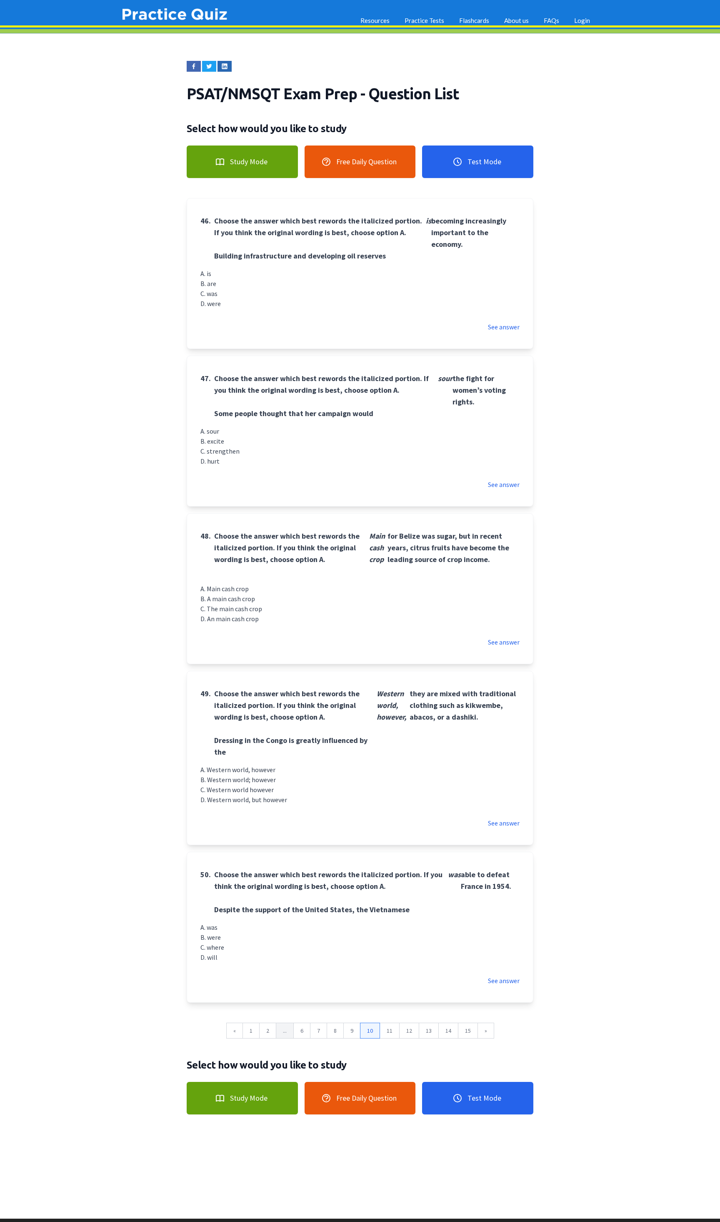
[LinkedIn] (225, 66)
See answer (504, 327)
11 (389, 1030)
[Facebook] (194, 66)
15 (468, 1030)
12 (409, 1030)
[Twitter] (209, 66)
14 (448, 1030)
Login (582, 20)
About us (516, 20)
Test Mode (484, 161)
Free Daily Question (366, 161)
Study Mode (249, 161)
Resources (375, 20)
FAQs (551, 20)
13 (429, 1030)
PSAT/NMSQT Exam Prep (273, 93)
